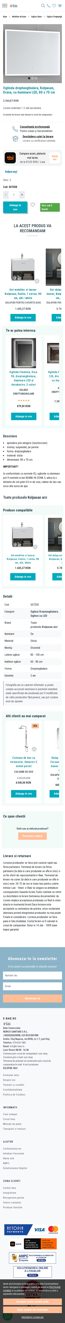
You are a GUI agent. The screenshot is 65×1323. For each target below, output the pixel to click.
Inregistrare (9, 1192)
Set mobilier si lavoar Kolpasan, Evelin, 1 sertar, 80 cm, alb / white (23, 294)
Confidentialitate (12, 1089)
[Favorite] (54, 5)
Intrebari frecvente (13, 1153)
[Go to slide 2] (33, 78)
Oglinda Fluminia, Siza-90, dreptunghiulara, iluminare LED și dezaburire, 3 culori (23, 378)
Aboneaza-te (32, 998)
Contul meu (9, 1188)
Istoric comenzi (12, 1202)
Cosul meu (9, 1119)
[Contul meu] (48, 5)
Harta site (8, 1158)
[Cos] (60, 5)
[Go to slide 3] (36, 78)
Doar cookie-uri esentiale (32, 1309)
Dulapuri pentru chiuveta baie (23, 302)
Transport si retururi (14, 1128)
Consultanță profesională (35, 126)
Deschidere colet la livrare (38, 136)
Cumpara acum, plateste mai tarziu (32, 158)
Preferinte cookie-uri (32, 1317)
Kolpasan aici (50, 627)
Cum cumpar (10, 1114)
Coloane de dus (23, 771)
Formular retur (11, 1075)
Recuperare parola (13, 1197)
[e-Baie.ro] (15, 5)
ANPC (6, 1163)
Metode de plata (12, 1124)
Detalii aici (55, 158)
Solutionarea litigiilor (15, 1168)
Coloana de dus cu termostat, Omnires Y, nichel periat (23, 762)
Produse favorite (12, 1207)
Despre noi (9, 1080)
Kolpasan (34, 497)
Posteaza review (32, 836)
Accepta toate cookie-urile (32, 1301)
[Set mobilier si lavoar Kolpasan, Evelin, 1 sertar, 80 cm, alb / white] (23, 267)
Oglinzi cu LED (39, 615)
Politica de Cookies (14, 1094)
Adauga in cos (15, 207)
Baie (5, 16)
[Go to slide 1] (29, 78)
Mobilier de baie (19, 16)
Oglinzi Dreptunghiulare (23, 391)
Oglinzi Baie (36, 16)
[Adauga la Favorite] (37, 281)
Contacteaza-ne (12, 1148)
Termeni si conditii (13, 1084)
